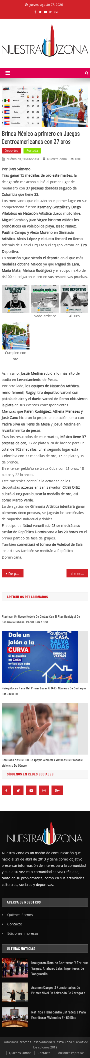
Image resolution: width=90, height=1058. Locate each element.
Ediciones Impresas (22, 933)
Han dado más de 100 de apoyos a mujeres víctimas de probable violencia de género (42, 762)
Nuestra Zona (57, 159)
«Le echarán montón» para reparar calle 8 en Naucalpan (79, 573)
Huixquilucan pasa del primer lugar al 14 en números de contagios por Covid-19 (44, 691)
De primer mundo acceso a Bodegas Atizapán (15, 573)
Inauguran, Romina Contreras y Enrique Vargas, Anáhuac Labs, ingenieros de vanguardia (59, 968)
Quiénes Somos (20, 914)
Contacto (14, 924)
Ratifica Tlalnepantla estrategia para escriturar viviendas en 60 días (58, 1014)
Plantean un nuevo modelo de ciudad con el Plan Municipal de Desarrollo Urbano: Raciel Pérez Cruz (41, 619)
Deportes (11, 150)
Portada (32, 150)
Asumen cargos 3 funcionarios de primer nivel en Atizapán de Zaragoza (58, 990)
